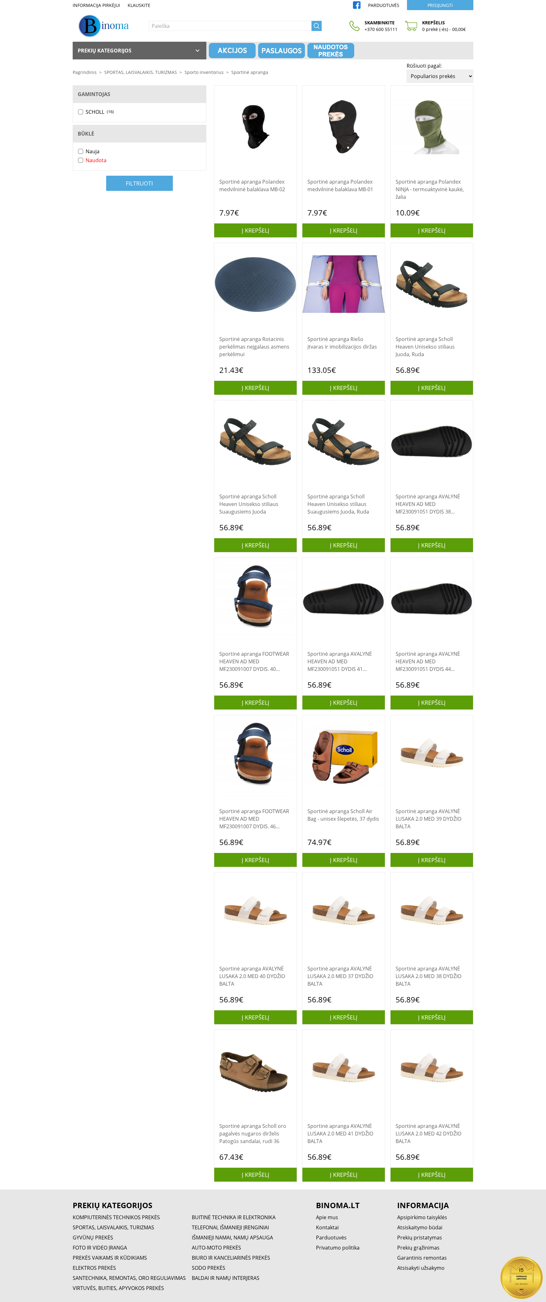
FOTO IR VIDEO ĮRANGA (100, 1247)
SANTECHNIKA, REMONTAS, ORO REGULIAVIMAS (129, 1278)
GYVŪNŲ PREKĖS (93, 1237)
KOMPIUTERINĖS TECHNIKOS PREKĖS (116, 1217)
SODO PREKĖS (208, 1267)
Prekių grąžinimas (418, 1247)
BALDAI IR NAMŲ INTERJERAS (225, 1278)
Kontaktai (327, 1227)
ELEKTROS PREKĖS (94, 1267)
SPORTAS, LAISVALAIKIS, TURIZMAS (140, 72)
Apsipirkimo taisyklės (422, 1217)
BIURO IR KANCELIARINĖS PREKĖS (231, 1257)
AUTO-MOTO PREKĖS (216, 1247)
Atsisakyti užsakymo (421, 1267)
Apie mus (327, 1217)
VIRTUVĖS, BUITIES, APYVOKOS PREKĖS (118, 1288)
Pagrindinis (85, 72)
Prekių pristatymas (419, 1237)
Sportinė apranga (249, 72)
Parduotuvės (383, 5)
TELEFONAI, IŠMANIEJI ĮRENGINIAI (230, 1227)
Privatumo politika (338, 1247)
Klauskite (139, 5)
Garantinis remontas (422, 1257)
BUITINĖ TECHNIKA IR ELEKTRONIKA (234, 1217)
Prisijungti (440, 5)
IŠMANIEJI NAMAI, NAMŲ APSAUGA (232, 1237)
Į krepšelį (255, 230)
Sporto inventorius (204, 72)
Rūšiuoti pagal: (424, 65)
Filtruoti (139, 183)
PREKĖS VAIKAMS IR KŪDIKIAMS (110, 1257)
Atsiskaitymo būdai (419, 1227)
